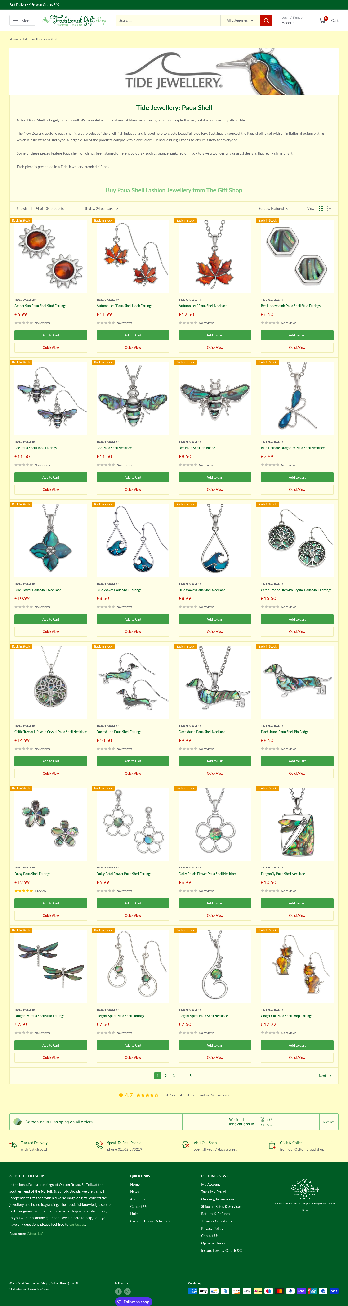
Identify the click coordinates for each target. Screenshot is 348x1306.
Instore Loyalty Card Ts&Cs (222, 1250)
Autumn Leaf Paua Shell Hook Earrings (124, 306)
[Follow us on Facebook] (118, 1291)
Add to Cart (50, 335)
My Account (210, 1184)
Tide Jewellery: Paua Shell (39, 39)
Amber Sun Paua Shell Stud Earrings (40, 306)
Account (289, 22)
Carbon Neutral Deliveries (150, 1221)
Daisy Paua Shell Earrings (32, 874)
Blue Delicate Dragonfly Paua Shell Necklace (293, 448)
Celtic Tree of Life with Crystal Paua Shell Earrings (296, 590)
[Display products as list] (329, 208)
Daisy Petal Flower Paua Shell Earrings (124, 874)
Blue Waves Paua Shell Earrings (119, 590)
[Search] (266, 20)
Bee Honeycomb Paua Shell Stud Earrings (291, 306)
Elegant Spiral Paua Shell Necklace (203, 1016)
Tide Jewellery (25, 299)
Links (134, 1214)
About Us (137, 1199)
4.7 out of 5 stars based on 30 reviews (197, 1095)
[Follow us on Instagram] (127, 1291)
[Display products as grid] (321, 208)
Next (322, 1076)
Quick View (51, 347)
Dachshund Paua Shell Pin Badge (284, 732)
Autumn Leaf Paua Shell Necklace (203, 306)
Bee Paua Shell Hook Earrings (35, 448)
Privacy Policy (212, 1228)
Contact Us (138, 1206)
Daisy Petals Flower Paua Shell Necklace (207, 874)
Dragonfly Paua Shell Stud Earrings (39, 1016)
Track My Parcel (213, 1192)
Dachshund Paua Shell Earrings (119, 732)
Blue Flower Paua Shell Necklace (37, 590)
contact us (77, 1224)
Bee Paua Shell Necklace (114, 448)
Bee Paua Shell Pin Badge (197, 448)
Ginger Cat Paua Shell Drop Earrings (286, 1016)
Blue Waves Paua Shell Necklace (202, 590)
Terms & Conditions (216, 1221)
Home (13, 39)
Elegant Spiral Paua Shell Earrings (120, 1016)
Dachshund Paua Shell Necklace (202, 732)
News (134, 1192)
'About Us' (35, 1233)
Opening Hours (213, 1243)
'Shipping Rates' (35, 1289)
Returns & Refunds (215, 1214)
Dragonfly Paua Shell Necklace (283, 874)
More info (328, 1121)
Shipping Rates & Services (221, 1206)
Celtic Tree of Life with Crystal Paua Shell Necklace (50, 732)
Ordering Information (217, 1199)
